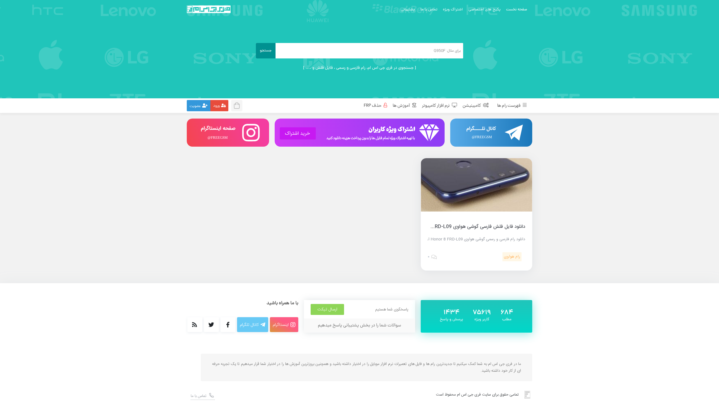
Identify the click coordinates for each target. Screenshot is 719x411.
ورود (216, 106)
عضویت (195, 106)
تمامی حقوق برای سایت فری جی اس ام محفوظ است (477, 394)
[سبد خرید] (238, 105)
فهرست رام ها (509, 106)
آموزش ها (402, 106)
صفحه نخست (516, 10)
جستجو (266, 51)
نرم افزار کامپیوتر (436, 106)
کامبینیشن (472, 106)
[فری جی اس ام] (209, 9)
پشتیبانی (408, 10)
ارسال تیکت (327, 309)
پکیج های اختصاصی (484, 10)
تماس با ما (428, 10)
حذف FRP (373, 106)
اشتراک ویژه (453, 10)
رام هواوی (512, 256)
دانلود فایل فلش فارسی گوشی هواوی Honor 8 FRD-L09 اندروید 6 (459, 227)
